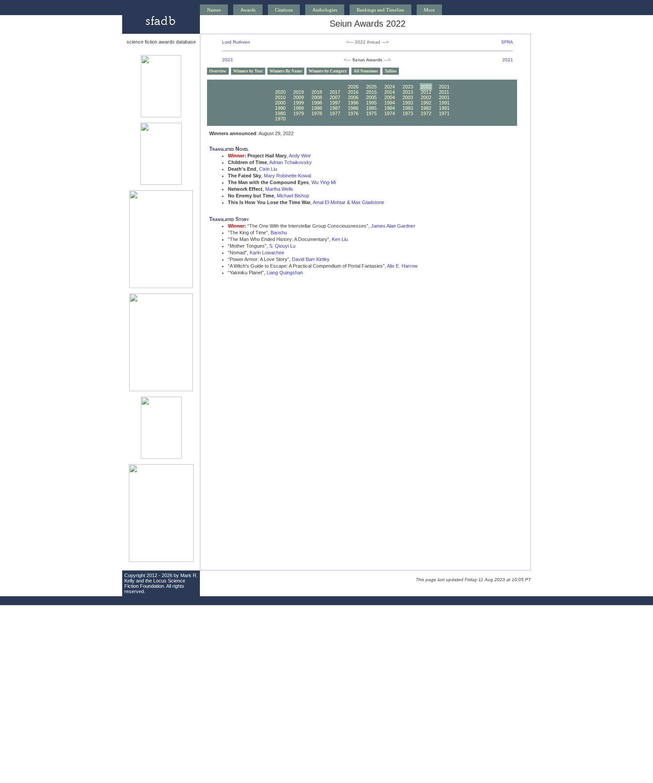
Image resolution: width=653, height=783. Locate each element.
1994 (389, 102)
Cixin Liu (268, 169)
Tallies (391, 71)
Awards (247, 9)
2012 (426, 92)
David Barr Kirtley (311, 259)
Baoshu (279, 232)
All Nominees (366, 71)
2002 (426, 97)
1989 (298, 108)
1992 (426, 102)
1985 (371, 108)
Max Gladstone (367, 202)
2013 (407, 92)
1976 (353, 113)
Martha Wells (279, 189)
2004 (389, 97)
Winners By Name (286, 71)
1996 (353, 102)
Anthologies (324, 9)
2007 (335, 97)
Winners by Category (328, 71)
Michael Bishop (293, 195)
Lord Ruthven (236, 42)
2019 (298, 92)
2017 (335, 92)
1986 (353, 108)
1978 (316, 113)
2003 (407, 97)
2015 (371, 92)
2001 (444, 97)
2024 (389, 86)
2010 (280, 97)
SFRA (507, 42)
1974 (389, 113)
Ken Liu (340, 239)
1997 (335, 102)
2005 (371, 97)
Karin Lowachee (267, 252)
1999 (298, 102)
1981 (444, 108)
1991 (444, 102)
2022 (426, 86)
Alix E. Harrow (402, 266)
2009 (298, 97)
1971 (444, 113)
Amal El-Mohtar (329, 202)
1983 (407, 108)
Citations (284, 9)
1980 (280, 113)
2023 (227, 59)
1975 (371, 113)
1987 (335, 108)
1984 (389, 108)
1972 (426, 113)
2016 (353, 92)
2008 (316, 97)
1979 (298, 113)
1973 (407, 113)
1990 (280, 108)
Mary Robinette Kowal (287, 175)
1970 (280, 118)
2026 (353, 86)
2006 (353, 97)
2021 (507, 59)
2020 (280, 92)
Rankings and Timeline (380, 9)
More (429, 9)
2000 (280, 102)
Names (214, 9)
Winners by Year (248, 71)
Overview (218, 71)
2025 (371, 86)
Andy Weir (300, 155)
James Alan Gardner (393, 226)
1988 (316, 108)
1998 (316, 102)
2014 (389, 92)
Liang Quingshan (285, 272)
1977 (335, 113)
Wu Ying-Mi (323, 182)
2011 (444, 92)
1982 (426, 108)
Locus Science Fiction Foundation (154, 583)
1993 (407, 102)
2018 (316, 92)
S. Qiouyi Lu (282, 246)
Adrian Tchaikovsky (290, 162)
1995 (371, 102)
